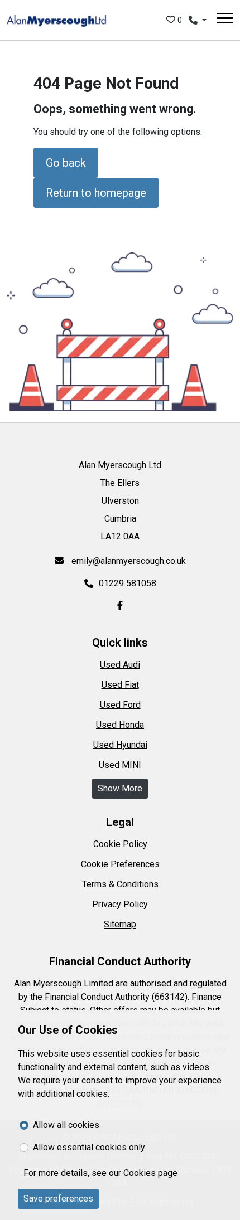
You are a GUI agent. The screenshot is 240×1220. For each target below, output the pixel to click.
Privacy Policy (120, 904)
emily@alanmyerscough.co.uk (127, 561)
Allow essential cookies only (89, 1147)
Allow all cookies (66, 1125)
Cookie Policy (120, 844)
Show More (120, 788)
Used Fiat (120, 684)
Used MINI (120, 765)
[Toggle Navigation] (225, 20)
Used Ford (120, 704)
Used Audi (120, 664)
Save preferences (58, 1198)
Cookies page (150, 1173)
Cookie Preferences (120, 864)
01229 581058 (127, 583)
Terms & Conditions (120, 884)
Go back (66, 162)
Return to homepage (96, 193)
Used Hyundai (120, 745)
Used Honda (120, 725)
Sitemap (120, 924)
